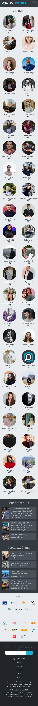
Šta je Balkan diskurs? (19, 659)
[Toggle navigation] (34, 3)
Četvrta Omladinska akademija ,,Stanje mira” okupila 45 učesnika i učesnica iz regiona (21, 526)
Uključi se (19, 666)
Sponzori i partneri (19, 670)
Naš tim (19, 662)
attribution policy (20, 694)
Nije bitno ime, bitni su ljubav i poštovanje (21, 564)
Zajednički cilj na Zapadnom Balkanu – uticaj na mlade (20, 573)
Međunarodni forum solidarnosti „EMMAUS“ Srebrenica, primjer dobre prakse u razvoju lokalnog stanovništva (22, 513)
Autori (19, 677)
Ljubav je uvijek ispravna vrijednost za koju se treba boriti (22, 555)
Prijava (29, 653)
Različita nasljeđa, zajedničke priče (19, 535)
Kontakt (19, 673)
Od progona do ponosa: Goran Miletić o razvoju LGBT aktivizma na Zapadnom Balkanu (21, 584)
